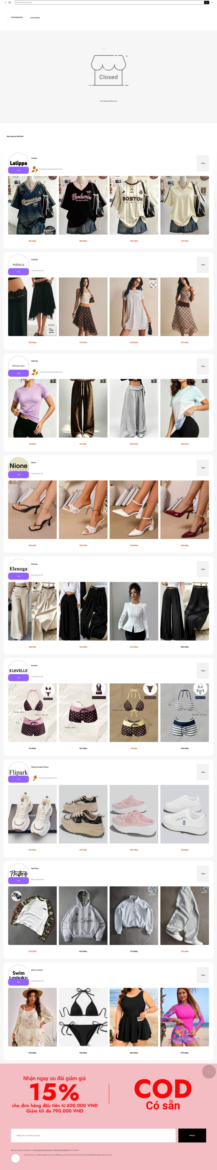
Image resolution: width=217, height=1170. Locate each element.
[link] (16, 18)
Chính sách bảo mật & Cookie (42, 1150)
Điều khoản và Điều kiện (62, 1150)
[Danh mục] (10, 2)
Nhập (203, 163)
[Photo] (18, 163)
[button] (6, 2)
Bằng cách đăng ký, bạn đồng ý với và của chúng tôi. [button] (45, 1150)
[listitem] (109, 199)
